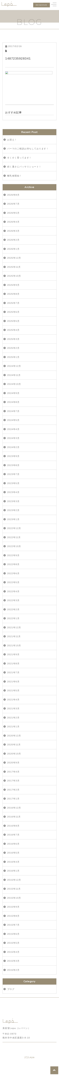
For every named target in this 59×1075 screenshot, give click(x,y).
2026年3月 (13, 231)
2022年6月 (13, 573)
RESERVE (41, 5)
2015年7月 (13, 925)
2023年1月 (13, 519)
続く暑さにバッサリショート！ (24, 166)
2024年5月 (13, 420)
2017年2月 (13, 789)
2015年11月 (14, 889)
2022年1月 (13, 618)
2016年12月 (14, 807)
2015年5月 (13, 943)
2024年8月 (13, 402)
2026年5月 (13, 213)
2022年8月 (13, 564)
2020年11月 (14, 744)
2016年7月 (13, 834)
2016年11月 (14, 816)
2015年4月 (13, 952)
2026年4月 (13, 222)
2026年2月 (13, 240)
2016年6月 (13, 844)
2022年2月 (13, 609)
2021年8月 (13, 663)
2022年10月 (14, 546)
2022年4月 (13, 591)
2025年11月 (14, 267)
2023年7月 (13, 474)
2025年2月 (13, 348)
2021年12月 (14, 627)
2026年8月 (13, 195)
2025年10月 (14, 276)
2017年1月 (13, 798)
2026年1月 (13, 249)
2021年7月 (13, 672)
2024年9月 (13, 393)
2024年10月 (14, 384)
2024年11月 (14, 375)
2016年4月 (13, 862)
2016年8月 (13, 826)
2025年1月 (13, 357)
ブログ (11, 989)
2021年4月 (13, 699)
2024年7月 (13, 411)
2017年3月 (13, 780)
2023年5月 (13, 483)
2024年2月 (13, 447)
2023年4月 (13, 492)
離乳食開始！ (14, 175)
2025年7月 (13, 303)
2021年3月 (13, 708)
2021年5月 (13, 690)
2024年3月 (13, 438)
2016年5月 (13, 852)
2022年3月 (13, 600)
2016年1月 (13, 870)
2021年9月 (13, 654)
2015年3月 (13, 961)
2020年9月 (13, 762)
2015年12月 (14, 880)
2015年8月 (13, 916)
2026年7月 (13, 204)
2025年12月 (14, 258)
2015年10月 (14, 898)
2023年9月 (13, 456)
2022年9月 (13, 555)
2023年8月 (13, 465)
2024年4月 (13, 429)
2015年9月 (13, 907)
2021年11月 (14, 636)
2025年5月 (13, 321)
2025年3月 (13, 339)
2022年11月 (14, 537)
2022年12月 (14, 528)
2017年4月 (13, 771)
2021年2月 (13, 717)
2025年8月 (13, 294)
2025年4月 (13, 330)
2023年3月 (13, 501)
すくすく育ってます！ (19, 157)
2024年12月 (14, 366)
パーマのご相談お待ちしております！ (28, 148)
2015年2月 (13, 970)
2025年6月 (13, 312)
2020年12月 (14, 735)
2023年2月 (13, 510)
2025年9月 (13, 285)
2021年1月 (13, 726)
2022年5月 (13, 582)
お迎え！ (12, 139)
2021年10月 (14, 645)
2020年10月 (14, 753)
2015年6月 (13, 934)
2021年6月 (13, 681)
